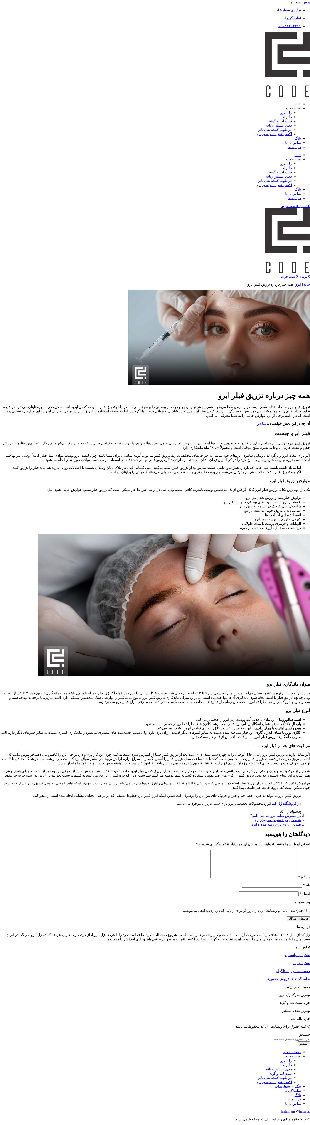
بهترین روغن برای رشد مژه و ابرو (276, 824)
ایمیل (305, 893)
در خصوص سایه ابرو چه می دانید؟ (275, 816)
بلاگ (298, 138)
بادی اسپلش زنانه (279, 125)
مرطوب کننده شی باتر (275, 130)
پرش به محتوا (300, 2)
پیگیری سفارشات (288, 1086)
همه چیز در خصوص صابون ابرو (278, 820)
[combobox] (289, 1039)
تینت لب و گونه (280, 121)
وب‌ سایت (302, 902)
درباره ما (294, 147)
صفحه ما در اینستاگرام (293, 971)
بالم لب (286, 117)
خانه (298, 104)
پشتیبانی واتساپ (297, 955)
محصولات (293, 108)
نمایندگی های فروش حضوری (288, 979)
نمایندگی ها (292, 1091)
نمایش (261, 423)
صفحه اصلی (292, 1052)
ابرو (298, 284)
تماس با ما (293, 143)
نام (306, 885)
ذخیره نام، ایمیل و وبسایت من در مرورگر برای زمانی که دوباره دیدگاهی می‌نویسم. (243, 910)
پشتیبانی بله (301, 963)
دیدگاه (304, 877)
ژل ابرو (286, 112)
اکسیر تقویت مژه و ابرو (274, 134)
